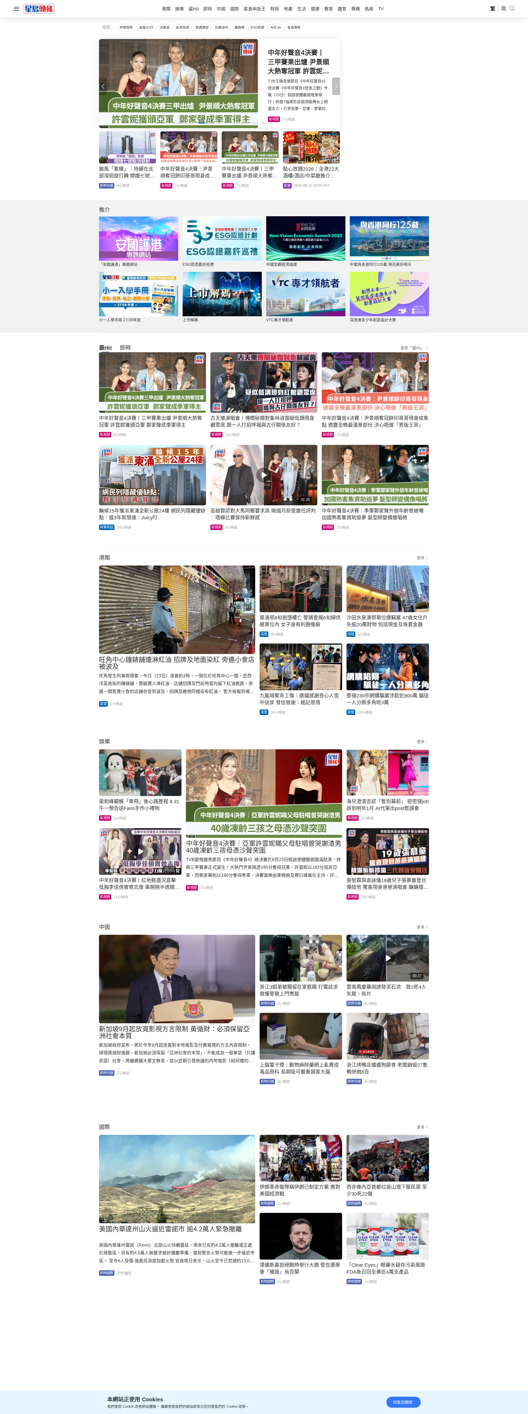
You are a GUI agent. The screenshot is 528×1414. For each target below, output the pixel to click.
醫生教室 (229, 185)
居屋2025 (146, 27)
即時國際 (106, 1273)
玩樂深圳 (221, 27)
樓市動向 (106, 185)
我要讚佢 (202, 27)
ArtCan (276, 27)
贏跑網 (239, 27)
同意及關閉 (402, 1402)
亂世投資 (182, 27)
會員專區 (294, 27)
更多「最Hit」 (413, 348)
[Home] (39, 8)
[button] (336, 86)
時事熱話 (106, 527)
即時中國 (168, 185)
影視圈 (105, 434)
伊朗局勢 (126, 27)
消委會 (165, 27)
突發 (103, 704)
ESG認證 (257, 27)
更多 (421, 558)
